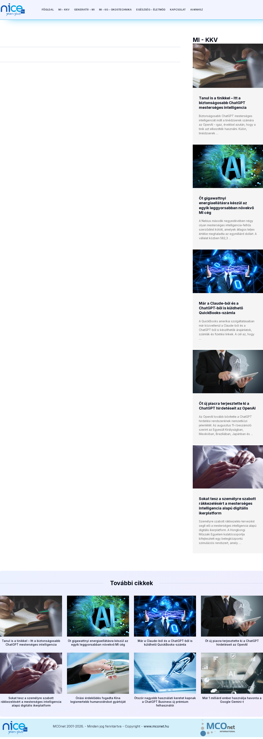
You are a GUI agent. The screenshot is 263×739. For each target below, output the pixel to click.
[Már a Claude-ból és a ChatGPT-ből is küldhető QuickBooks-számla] (228, 271)
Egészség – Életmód (150, 9)
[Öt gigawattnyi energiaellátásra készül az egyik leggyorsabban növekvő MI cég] (228, 166)
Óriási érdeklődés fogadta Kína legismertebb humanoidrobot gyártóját (98, 699)
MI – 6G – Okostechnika (115, 9)
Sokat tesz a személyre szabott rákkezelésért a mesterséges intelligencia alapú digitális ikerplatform (31, 701)
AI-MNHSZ (196, 9)
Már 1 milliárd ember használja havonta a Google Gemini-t (232, 699)
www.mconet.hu (156, 726)
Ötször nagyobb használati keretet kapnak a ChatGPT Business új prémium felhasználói (165, 701)
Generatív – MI (84, 9)
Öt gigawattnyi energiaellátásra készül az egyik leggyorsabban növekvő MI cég (98, 642)
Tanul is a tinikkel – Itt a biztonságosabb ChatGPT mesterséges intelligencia (223, 103)
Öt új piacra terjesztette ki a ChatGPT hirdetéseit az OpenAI (232, 642)
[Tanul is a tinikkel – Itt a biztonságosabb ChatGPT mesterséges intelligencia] (228, 66)
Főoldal (48, 9)
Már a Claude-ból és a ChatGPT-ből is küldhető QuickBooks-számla (221, 308)
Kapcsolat (178, 9)
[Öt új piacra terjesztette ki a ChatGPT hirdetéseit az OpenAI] (228, 371)
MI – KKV (63, 9)
